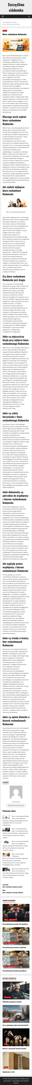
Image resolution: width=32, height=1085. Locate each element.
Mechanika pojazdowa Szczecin (12, 1002)
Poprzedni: (12, 886)
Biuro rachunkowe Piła (19, 829)
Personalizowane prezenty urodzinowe (14, 947)
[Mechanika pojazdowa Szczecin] (16, 990)
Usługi (6, 1067)
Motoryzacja (7, 997)
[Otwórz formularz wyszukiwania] (29, 16)
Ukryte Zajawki (13, 919)
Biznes (4, 30)
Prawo (6, 1044)
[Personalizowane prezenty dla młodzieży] (16, 913)
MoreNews (16, 1081)
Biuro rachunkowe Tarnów (20, 869)
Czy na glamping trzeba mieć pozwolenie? (16, 1025)
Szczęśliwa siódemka (16, 7)
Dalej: (13, 891)
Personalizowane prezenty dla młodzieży (15, 924)
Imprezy (6, 1020)
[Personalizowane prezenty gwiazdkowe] (16, 959)
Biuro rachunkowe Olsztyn (20, 816)
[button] (3, 16)
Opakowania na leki (9, 1072)
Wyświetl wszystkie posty (16, 805)
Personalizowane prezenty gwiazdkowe (14, 971)
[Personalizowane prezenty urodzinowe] (16, 936)
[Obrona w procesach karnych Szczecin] (16, 1037)
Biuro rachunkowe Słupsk (20, 841)
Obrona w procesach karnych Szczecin (14, 1048)
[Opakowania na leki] (16, 1061)
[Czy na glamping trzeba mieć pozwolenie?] (16, 1014)
